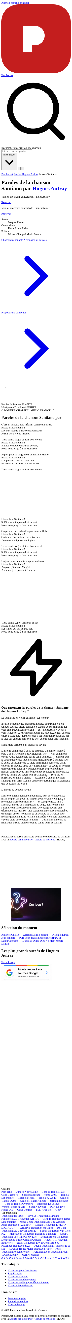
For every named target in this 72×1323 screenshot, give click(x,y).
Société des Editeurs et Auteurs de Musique (32, 839)
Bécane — (41, 1194)
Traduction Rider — (47, 1248)
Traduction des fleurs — (19, 1215)
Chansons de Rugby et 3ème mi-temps (28, 1282)
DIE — (16, 1209)
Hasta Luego (8, 962)
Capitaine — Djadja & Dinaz (24, 940)
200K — (60, 1194)
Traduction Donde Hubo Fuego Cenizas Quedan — (34, 1238)
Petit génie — (12, 1191)
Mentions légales (17, 1298)
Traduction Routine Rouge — (25, 1251)
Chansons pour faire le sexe (22, 1270)
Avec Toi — (51, 1209)
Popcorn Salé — (23, 1206)
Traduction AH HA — (34, 1218)
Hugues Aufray (49, 188)
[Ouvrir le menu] (22, 168)
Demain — (32, 1209)
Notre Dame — (42, 1191)
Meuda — (36, 1197)
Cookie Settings (16, 1304)
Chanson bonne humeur (20, 1285)
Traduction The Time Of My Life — (28, 1236)
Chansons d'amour (18, 1276)
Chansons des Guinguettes (22, 1279)
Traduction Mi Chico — (48, 1227)
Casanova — (20, 1194)
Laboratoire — (13, 1197)
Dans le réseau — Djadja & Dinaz (50, 934)
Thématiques (9, 154)
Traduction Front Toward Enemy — (34, 1253)
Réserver (6, 202)
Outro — (23, 1200)
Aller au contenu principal (15, 2)
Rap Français (15, 1273)
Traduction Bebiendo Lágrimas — (45, 1233)
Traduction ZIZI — (27, 1245)
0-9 (67, 1257)
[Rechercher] (19, 168)
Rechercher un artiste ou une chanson (21, 147)
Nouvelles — (45, 1206)
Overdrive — (34, 1203)
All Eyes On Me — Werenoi (16, 934)
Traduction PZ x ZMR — (25, 1224)
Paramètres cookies (18, 1301)
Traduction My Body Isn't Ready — (24, 1230)
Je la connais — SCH (13, 937)
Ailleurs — (48, 1200)
